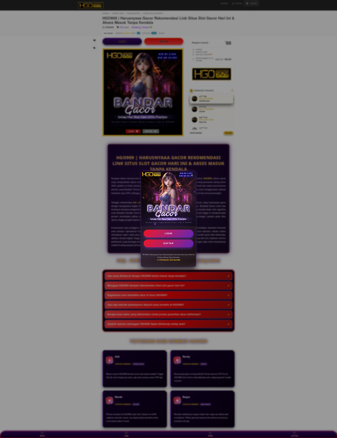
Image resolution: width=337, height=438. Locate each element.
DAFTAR (168, 243)
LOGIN (168, 233)
